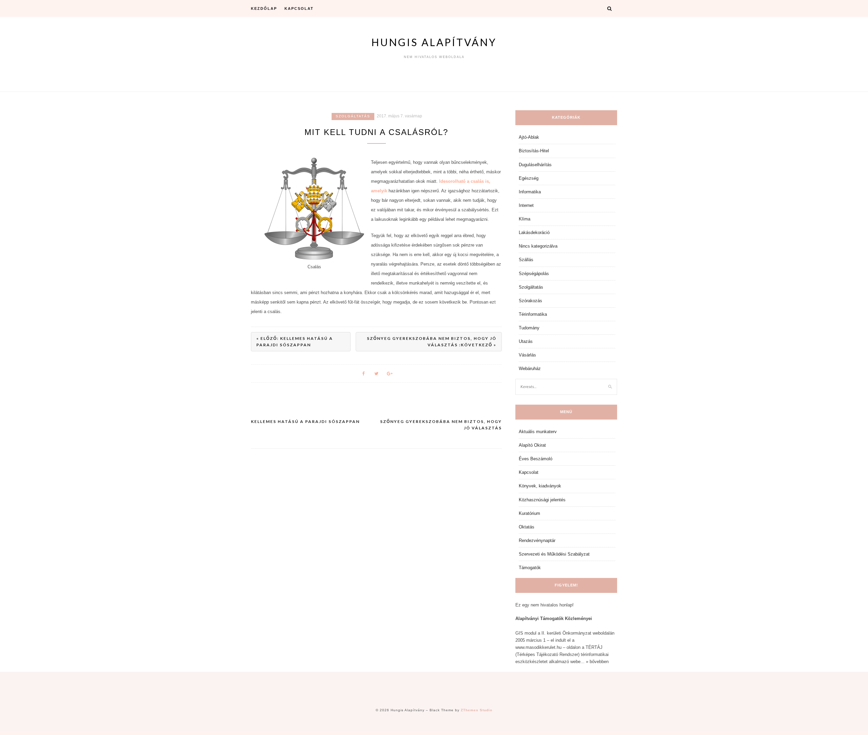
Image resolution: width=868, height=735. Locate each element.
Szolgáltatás (353, 116)
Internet (526, 205)
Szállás (526, 259)
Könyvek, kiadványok (540, 485)
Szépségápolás (534, 273)
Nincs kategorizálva (538, 246)
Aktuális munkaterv (538, 431)
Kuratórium (529, 513)
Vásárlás (527, 354)
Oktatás (526, 526)
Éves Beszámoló (535, 458)
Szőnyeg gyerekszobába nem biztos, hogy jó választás (441, 425)
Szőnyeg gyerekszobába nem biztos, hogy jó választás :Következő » (431, 342)
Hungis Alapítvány (434, 42)
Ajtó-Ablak (529, 137)
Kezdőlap (264, 8)
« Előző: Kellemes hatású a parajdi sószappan (294, 342)
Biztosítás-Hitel (534, 150)
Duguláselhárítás (535, 164)
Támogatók (530, 567)
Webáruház (530, 368)
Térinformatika (533, 314)
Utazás (526, 341)
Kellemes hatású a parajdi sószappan (305, 421)
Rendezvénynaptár (537, 540)
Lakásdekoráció (534, 232)
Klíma (524, 218)
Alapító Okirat (532, 445)
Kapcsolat (299, 8)
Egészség (528, 178)
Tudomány (529, 327)
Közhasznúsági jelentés (542, 499)
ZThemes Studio (476, 710)
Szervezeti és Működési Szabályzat (554, 554)
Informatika (530, 191)
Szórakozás (530, 300)
